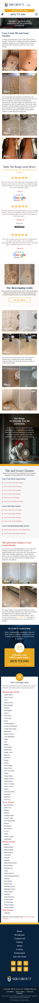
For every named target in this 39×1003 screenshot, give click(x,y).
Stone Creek (8, 768)
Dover (6, 721)
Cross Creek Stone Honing (12, 517)
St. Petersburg (8, 902)
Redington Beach (9, 886)
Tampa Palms (8, 776)
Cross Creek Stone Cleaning (13, 510)
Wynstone (7, 797)
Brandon (7, 708)
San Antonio (8, 828)
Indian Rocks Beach (10, 863)
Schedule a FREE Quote (19, 10)
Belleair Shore (8, 852)
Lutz (5, 742)
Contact (19, 949)
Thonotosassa (8, 781)
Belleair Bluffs (8, 850)
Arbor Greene (8, 697)
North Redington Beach (11, 876)
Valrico (6, 789)
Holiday (6, 810)
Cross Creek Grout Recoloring (13, 483)
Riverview (7, 757)
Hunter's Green (9, 734)
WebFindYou (25, 1000)
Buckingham (8, 710)
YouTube (13, 969)
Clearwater (7, 855)
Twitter (26, 963)
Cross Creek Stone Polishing (13, 521)
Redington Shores (9, 889)
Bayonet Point (8, 805)
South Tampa (8, 765)
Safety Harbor (8, 892)
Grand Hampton (9, 723)
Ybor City (7, 799)
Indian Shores (8, 865)
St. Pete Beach (8, 899)
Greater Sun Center (10, 729)
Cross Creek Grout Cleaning (13, 486)
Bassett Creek (8, 702)
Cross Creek (8, 718)
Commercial (19, 938)
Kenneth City (8, 868)
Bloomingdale (8, 705)
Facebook (19, 963)
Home (19, 931)
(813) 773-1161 (18, 14)
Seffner (6, 763)
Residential (19, 935)
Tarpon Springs (9, 905)
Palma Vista (8, 750)
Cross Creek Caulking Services (13, 501)
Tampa (6, 773)
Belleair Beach (8, 847)
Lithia (6, 739)
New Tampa (8, 747)
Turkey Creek (8, 786)
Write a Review (2, 14)
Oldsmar (6, 878)
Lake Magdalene (9, 737)
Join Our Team (19, 956)
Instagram (13, 963)
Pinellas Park (8, 884)
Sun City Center (9, 771)
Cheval (6, 713)
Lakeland (7, 913)
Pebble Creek (8, 752)
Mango (6, 744)
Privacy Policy (20, 991)
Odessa (6, 823)
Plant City (7, 755)
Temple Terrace (9, 778)
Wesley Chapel (9, 836)
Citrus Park (7, 716)
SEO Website (14, 1000)
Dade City (7, 807)
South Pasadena (9, 897)
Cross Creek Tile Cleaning (12, 494)
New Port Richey (9, 821)
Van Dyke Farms (9, 792)
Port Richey (8, 826)
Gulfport (6, 860)
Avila (5, 700)
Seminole (7, 894)
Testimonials (19, 953)
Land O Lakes (8, 818)
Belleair (6, 844)
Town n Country (9, 784)
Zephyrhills (7, 839)
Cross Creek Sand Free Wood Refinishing (17, 529)
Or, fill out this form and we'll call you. (19, 664)
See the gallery (19, 300)
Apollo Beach (8, 695)
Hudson (6, 813)
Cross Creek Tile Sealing (11, 497)
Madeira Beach (9, 873)
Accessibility (10, 991)
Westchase (7, 794)
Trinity (6, 834)
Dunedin (7, 857)
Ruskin (6, 760)
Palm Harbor (8, 881)
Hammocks (7, 731)
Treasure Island (9, 907)
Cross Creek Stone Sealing (12, 513)
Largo (6, 871)
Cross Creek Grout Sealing (12, 490)
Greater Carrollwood (10, 726)
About (19, 945)
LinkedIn (19, 969)
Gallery (19, 942)
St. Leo (6, 831)
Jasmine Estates (9, 815)
